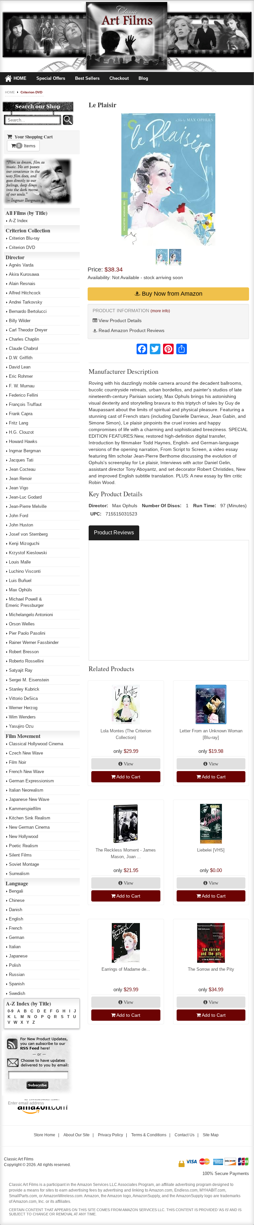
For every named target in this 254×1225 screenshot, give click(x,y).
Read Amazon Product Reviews (130, 330)
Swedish (17, 993)
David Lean (19, 367)
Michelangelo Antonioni (31, 614)
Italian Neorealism (26, 790)
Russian (16, 974)
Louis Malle (20, 562)
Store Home (44, 1135)
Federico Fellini (23, 395)
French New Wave (26, 771)
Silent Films (20, 855)
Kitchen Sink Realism (29, 817)
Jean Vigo (18, 487)
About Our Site (77, 1135)
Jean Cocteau (22, 469)
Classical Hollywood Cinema (36, 743)
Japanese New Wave (29, 799)
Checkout (119, 78)
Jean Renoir (20, 478)
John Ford (18, 515)
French (15, 928)
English (16, 918)
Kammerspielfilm (25, 808)
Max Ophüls (20, 589)
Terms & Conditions (148, 1135)
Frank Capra (20, 413)
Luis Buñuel (20, 580)
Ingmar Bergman (25, 450)
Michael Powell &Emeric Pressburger (25, 602)
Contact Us (184, 1135)
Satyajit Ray (20, 670)
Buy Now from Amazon (171, 293)
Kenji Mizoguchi (24, 543)
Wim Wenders (22, 716)
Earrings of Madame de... (126, 969)
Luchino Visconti (25, 571)
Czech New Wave (26, 753)
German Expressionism (31, 780)
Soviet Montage (24, 864)
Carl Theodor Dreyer (28, 329)
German (16, 937)
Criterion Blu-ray (24, 238)
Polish (15, 965)
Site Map (211, 1135)
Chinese (16, 900)
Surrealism (19, 873)
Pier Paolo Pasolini (27, 633)
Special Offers (50, 78)
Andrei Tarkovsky (25, 302)
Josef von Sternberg (28, 534)
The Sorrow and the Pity (211, 969)
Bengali (16, 891)
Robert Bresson (24, 651)
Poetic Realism (23, 845)
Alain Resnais (22, 283)
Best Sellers (87, 78)
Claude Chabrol (23, 348)
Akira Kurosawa (24, 274)
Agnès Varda (21, 265)
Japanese (18, 956)
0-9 (11, 1011)
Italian (15, 946)
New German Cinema (29, 827)
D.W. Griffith (20, 357)
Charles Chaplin (24, 339)
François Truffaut (25, 404)
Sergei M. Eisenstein (29, 679)
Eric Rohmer (21, 376)
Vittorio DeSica (23, 698)
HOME (20, 78)
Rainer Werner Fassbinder (34, 642)
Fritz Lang (18, 422)
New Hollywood (23, 836)
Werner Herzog (23, 707)
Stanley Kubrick (24, 689)
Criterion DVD (31, 92)
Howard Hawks (23, 441)
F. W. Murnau (21, 385)
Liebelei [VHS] (211, 850)
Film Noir (17, 762)
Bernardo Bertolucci (28, 311)
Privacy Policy (110, 1135)
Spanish (16, 983)
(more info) (160, 311)
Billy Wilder (19, 320)
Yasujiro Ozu (21, 726)
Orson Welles (22, 623)
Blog (143, 78)
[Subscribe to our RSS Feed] (38, 1044)
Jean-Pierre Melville (28, 506)
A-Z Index (18, 220)
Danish (15, 909)
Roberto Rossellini (26, 661)
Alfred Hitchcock (25, 292)
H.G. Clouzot (21, 432)
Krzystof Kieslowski (28, 552)
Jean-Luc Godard (25, 497)
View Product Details (119, 320)
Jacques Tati (21, 460)
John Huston (21, 524)
